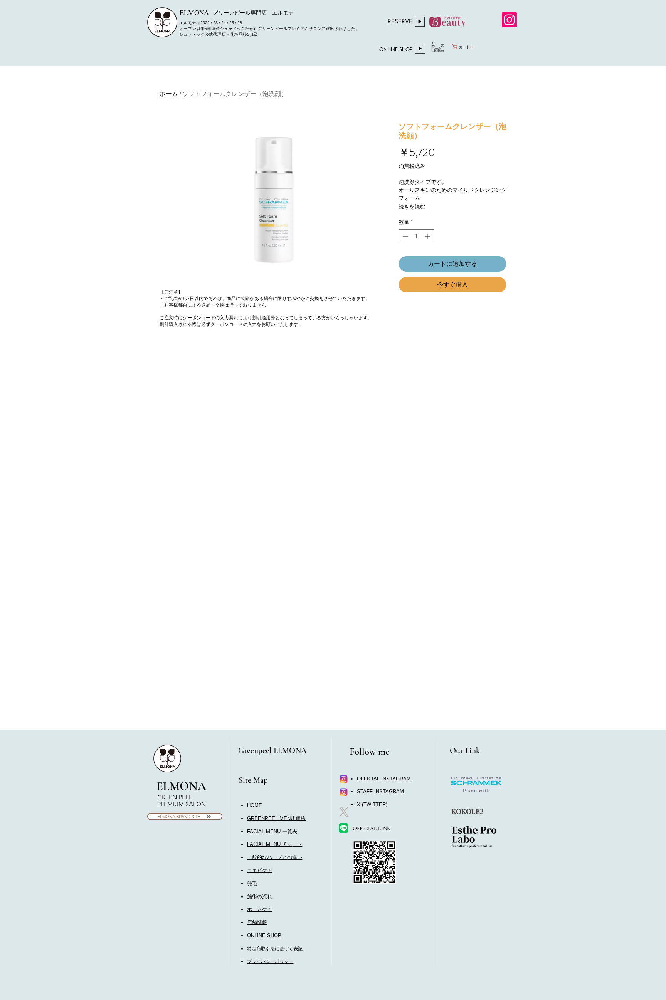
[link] (471, 46)
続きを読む (412, 206)
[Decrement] (404, 236)
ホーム (169, 93)
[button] (274, 844)
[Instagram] (509, 19)
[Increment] (428, 236)
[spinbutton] (416, 236)
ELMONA (181, 786)
